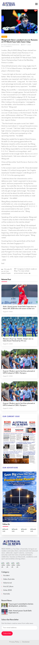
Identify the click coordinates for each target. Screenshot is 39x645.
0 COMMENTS (7, 46)
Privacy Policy (14, 642)
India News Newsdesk (11, 44)
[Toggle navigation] (36, 4)
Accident (6, 575)
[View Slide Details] (19, 497)
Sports (4, 36)
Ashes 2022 (7, 590)
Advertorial (7, 583)
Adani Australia (8, 579)
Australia (6, 594)
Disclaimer (26, 642)
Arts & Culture (8, 586)
